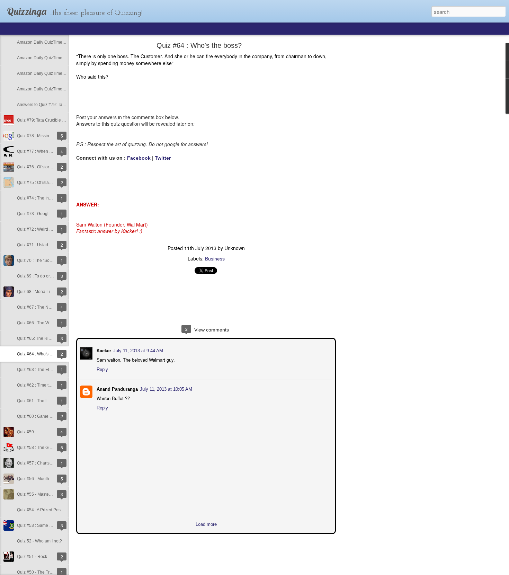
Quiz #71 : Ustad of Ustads (42, 244)
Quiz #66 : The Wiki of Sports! (44, 322)
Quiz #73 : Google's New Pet (44, 213)
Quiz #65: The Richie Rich (41, 338)
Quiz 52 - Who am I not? (39, 541)
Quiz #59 (25, 432)
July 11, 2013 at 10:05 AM (165, 388)
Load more (206, 523)
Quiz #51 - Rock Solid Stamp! (44, 556)
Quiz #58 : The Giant (36, 447)
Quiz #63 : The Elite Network (43, 369)
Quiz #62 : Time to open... (41, 385)
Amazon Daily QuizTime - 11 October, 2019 (57, 57)
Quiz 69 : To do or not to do (42, 276)
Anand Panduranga (116, 388)
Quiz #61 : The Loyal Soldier (43, 400)
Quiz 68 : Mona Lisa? (37, 291)
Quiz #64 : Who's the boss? (42, 354)
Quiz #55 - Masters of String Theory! (50, 494)
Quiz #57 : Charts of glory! (41, 463)
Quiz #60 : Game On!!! (37, 416)
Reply (101, 368)
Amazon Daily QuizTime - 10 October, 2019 (57, 73)
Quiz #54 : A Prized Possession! (46, 509)
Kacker (103, 350)
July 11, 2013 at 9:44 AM (137, 350)
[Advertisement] (374, 154)
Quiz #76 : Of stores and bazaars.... (49, 167)
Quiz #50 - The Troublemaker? (45, 572)
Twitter (163, 158)
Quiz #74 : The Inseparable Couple (50, 198)
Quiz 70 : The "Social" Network (45, 260)
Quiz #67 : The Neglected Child (46, 307)
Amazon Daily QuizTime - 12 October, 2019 (57, 42)
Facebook (139, 158)
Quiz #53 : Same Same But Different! (51, 525)
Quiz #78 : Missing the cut (41, 135)
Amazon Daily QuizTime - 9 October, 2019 (56, 89)
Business (215, 259)
